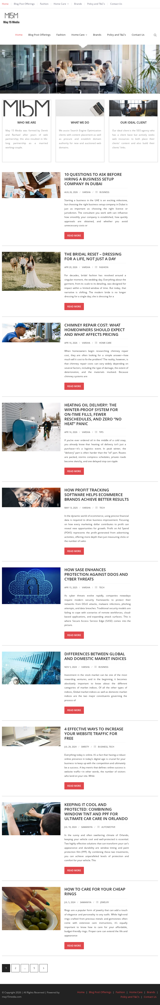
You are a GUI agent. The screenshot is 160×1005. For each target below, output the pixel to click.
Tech (102, 507)
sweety (85, 746)
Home (5, 3)
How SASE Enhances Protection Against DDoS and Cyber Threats (96, 574)
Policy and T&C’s (96, 3)
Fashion (44, 3)
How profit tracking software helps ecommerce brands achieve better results (96, 494)
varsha (86, 192)
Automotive (108, 826)
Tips (101, 432)
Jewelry (104, 902)
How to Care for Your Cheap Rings (94, 891)
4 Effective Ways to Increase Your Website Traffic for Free (93, 733)
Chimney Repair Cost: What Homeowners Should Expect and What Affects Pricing (94, 329)
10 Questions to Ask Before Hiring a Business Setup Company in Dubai (93, 179)
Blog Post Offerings (24, 3)
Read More (13, 155)
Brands (78, 3)
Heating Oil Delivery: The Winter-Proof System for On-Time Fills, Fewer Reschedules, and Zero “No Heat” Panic (93, 414)
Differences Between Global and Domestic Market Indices (95, 656)
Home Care (60, 3)
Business (104, 192)
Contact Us (116, 3)
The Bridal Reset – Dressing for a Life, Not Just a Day (93, 256)
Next (43, 968)
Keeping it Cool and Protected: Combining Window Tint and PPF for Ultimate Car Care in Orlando (96, 811)
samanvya (86, 826)
